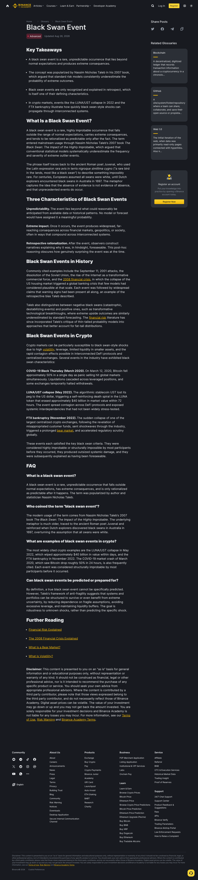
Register (174, 5)
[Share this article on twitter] (152, 29)
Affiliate (158, 758)
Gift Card (89, 782)
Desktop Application (59, 814)
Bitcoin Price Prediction (130, 809)
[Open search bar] (151, 5)
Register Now (169, 201)
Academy (89, 778)
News (52, 770)
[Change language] (184, 5)
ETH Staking (90, 794)
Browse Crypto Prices (130, 792)
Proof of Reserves (163, 782)
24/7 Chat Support (163, 796)
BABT (87, 798)
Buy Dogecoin (126, 833)
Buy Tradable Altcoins (130, 841)
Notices (53, 806)
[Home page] (22, 5)
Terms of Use (33, 865)
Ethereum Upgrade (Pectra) (133, 817)
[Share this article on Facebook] (162, 29)
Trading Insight (162, 778)
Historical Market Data (165, 774)
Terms (52, 782)
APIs (157, 816)
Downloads (55, 810)
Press (52, 774)
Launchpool (90, 786)
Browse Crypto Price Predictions (135, 805)
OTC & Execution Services (167, 770)
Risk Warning (56, 802)
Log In (161, 5)
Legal (52, 778)
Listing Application (128, 762)
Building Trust (56, 790)
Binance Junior (91, 774)
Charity (88, 806)
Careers (53, 762)
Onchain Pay (126, 774)
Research (89, 802)
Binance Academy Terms (64, 865)
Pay (86, 766)
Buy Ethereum (126, 837)
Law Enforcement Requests (167, 832)
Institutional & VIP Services (132, 766)
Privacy (53, 786)
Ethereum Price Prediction (132, 813)
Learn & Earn (126, 788)
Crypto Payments (93, 770)
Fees (157, 811)
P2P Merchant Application (132, 758)
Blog (52, 794)
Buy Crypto (90, 762)
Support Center (162, 800)
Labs (122, 770)
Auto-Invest (90, 790)
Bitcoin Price (125, 796)
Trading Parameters (164, 824)
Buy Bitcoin (125, 821)
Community (55, 798)
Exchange (89, 758)
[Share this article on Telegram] (172, 29)
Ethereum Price (127, 800)
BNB (157, 766)
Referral (158, 762)
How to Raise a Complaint (167, 836)
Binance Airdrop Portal (165, 828)
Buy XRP (124, 829)
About (52, 758)
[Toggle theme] (191, 6)
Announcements (57, 766)
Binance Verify (161, 820)
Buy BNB (124, 825)
